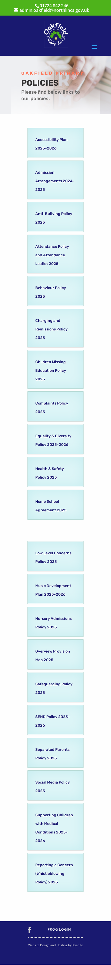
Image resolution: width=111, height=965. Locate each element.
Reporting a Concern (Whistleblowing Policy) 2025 (54, 873)
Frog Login (59, 929)
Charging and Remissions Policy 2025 (51, 329)
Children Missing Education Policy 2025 (50, 370)
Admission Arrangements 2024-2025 (54, 181)
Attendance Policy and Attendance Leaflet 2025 (52, 255)
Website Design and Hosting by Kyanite (55, 945)
